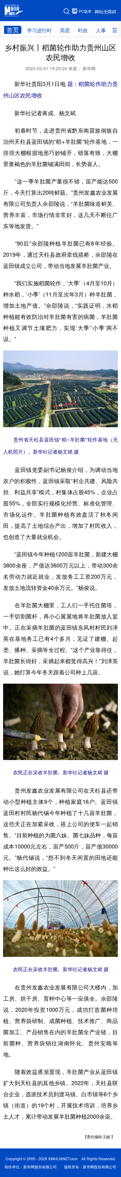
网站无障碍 (105, 11)
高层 (65, 30)
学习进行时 (39, 30)
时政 (83, 30)
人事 (101, 30)
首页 (13, 30)
